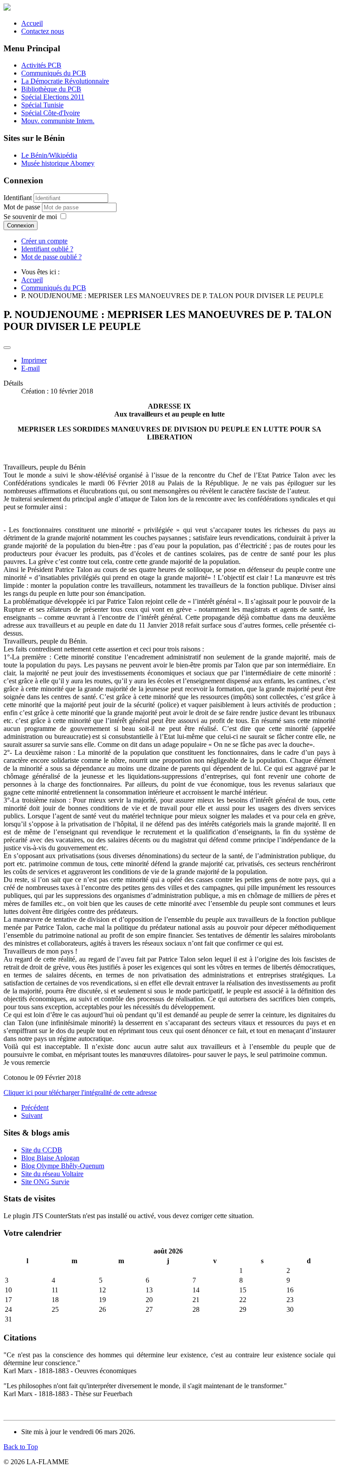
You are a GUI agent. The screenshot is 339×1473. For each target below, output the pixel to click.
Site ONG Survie (45, 1181)
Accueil (32, 23)
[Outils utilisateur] (7, 347)
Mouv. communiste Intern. (57, 121)
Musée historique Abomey (57, 163)
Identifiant (18, 197)
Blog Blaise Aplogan (50, 1158)
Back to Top (21, 1446)
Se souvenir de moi (30, 216)
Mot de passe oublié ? (51, 257)
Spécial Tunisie (42, 105)
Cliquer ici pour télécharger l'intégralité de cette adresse (80, 1092)
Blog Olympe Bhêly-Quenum (62, 1166)
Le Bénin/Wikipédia (49, 155)
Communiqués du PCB (53, 73)
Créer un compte (44, 241)
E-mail (30, 368)
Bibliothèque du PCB (51, 89)
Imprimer (34, 360)
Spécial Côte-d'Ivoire (50, 113)
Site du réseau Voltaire (52, 1174)
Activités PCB (41, 65)
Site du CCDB (41, 1150)
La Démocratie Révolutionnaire (65, 81)
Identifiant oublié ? (47, 249)
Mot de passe (23, 207)
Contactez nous (42, 31)
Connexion (20, 225)
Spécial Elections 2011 (52, 97)
